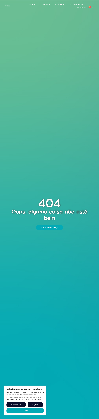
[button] (90, 7)
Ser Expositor (60, 4)
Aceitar (25, 411)
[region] (25, 400)
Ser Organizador (76, 4)
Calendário (46, 4)
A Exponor (32, 4)
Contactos (81, 7)
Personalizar (16, 405)
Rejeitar (35, 405)
